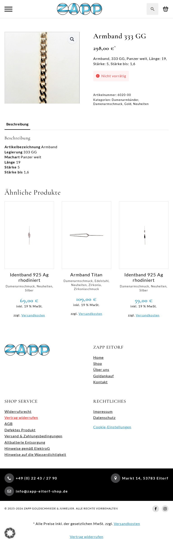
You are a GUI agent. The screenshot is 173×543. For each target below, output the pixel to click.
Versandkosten (33, 315)
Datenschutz (104, 417)
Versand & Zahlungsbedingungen (33, 436)
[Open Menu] (8, 9)
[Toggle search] (152, 9)
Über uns (101, 369)
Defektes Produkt (20, 430)
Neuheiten (141, 104)
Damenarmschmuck (108, 104)
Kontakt (100, 382)
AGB (9, 423)
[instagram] (165, 508)
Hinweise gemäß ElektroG (27, 448)
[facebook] (155, 508)
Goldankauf (103, 376)
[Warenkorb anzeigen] (165, 9)
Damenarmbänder (125, 100)
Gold (127, 104)
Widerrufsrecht (18, 411)
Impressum (103, 411)
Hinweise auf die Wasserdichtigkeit (35, 454)
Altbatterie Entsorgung (25, 442)
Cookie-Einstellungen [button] (112, 427)
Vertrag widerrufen (21, 417)
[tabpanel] (86, 155)
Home (98, 357)
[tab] (17, 124)
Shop (97, 363)
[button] (72, 39)
